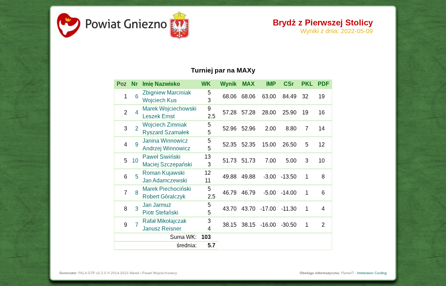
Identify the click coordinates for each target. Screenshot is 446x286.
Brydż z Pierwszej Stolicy (323, 22)
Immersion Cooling (372, 273)
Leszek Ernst (159, 116)
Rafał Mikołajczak (164, 221)
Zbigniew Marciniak (167, 93)
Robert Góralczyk (164, 197)
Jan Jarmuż (157, 205)
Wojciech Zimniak (165, 125)
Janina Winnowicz (165, 141)
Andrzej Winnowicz (166, 148)
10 (135, 161)
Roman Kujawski (164, 173)
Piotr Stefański (160, 213)
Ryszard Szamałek (166, 132)
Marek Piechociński (167, 189)
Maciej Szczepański (167, 164)
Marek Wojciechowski (170, 109)
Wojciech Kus (160, 100)
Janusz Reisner (162, 229)
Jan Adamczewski (165, 180)
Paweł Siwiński (161, 157)
